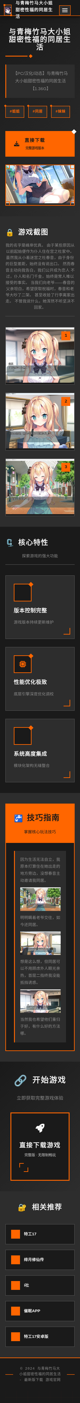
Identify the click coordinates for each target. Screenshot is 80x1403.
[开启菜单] (65, 10)
